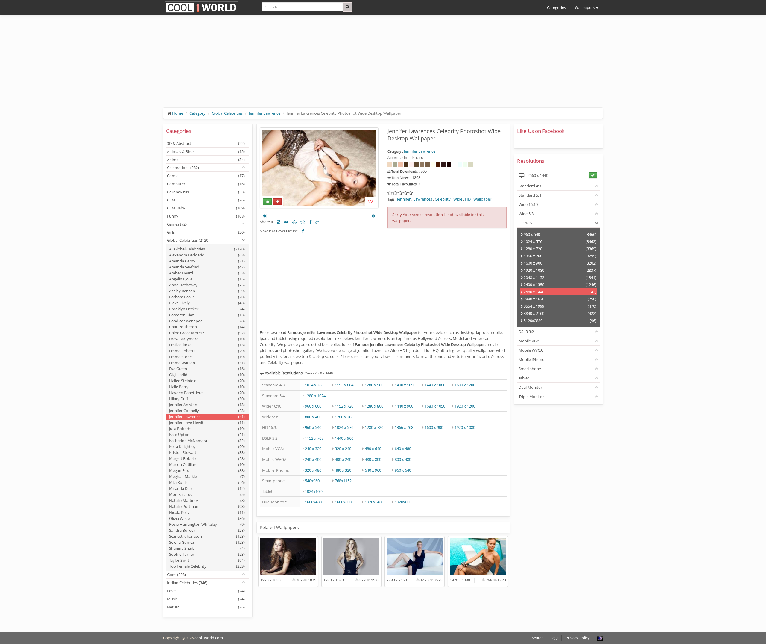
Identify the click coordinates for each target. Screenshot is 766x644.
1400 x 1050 (405, 385)
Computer (206, 183)
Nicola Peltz (207, 512)
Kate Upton (207, 434)
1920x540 (373, 502)
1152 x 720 (344, 406)
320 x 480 (313, 470)
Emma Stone (207, 356)
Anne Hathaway (207, 285)
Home (177, 113)
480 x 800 (373, 459)
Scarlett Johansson (207, 536)
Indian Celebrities (187, 582)
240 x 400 (313, 459)
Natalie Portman (207, 506)
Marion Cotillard (207, 464)
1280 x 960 (374, 385)
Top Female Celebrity (207, 566)
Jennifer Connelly (207, 410)
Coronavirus (206, 192)
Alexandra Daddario (207, 255)
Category (197, 113)
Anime (206, 159)
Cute (206, 200)
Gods (176, 574)
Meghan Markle (207, 476)
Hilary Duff (207, 398)
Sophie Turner (207, 554)
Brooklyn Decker (207, 309)
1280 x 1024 (315, 395)
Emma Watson (207, 362)
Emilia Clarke (207, 344)
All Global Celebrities (207, 249)
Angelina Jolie (207, 279)
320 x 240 (343, 448)
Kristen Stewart (207, 452)
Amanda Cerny (207, 261)
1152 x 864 (344, 385)
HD (468, 199)
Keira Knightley (207, 446)
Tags (554, 637)
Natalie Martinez (207, 500)
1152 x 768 (314, 438)
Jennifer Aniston (207, 404)
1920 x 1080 (465, 427)
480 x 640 (373, 448)
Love (206, 590)
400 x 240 (343, 459)
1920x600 (403, 502)
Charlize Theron (207, 326)
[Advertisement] (342, 66)
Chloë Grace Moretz (207, 332)
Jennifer (404, 199)
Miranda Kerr (207, 488)
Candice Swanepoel (207, 320)
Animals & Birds (206, 151)
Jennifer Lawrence (264, 113)
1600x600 (343, 502)
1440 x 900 (404, 406)
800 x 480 (313, 417)
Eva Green (207, 368)
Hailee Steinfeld (207, 380)
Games (177, 224)
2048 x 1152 (560, 277)
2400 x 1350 (560, 284)
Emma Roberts (207, 350)
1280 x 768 (344, 417)
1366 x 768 (404, 427)
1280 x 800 (374, 406)
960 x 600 (313, 406)
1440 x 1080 (435, 385)
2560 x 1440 (560, 291)
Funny (206, 216)
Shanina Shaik (207, 548)
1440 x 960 (344, 438)
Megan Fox (207, 470)
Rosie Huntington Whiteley (207, 524)
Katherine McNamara (207, 440)
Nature (206, 607)
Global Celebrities (227, 113)
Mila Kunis (207, 482)
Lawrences (422, 199)
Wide (457, 199)
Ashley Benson (207, 291)
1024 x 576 (344, 427)
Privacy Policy (578, 637)
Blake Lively (207, 303)
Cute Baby (206, 208)
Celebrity (443, 199)
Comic (206, 175)
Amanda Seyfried (207, 267)
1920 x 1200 (465, 406)
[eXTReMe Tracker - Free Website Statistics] (600, 637)
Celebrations (183, 167)
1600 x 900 (434, 427)
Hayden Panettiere (207, 392)
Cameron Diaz (207, 315)
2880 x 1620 (560, 299)
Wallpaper (482, 199)
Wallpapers (585, 7)
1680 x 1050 (435, 406)
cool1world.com (208, 637)
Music (206, 599)
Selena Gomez (207, 542)
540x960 (312, 480)
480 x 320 (343, 470)
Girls (206, 232)
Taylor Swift (207, 560)
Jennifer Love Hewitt (207, 422)
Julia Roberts (207, 428)
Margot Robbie (207, 458)
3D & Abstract (206, 143)
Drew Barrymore (207, 338)
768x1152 (343, 480)
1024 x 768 (314, 385)
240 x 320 (313, 448)
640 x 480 (403, 448)
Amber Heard (207, 273)
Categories (556, 7)
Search (538, 637)
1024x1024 (314, 491)
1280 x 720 (374, 427)
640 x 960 (373, 470)
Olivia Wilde (207, 518)
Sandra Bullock (207, 530)
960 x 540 (313, 427)
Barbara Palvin (207, 297)
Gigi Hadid (207, 374)
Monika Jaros (207, 494)
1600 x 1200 (465, 385)
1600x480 (313, 502)
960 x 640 (403, 470)
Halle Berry (207, 386)
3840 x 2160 (560, 313)
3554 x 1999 (560, 306)
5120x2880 (560, 320)
